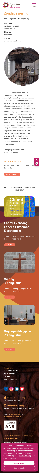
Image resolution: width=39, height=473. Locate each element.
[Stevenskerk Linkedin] (17, 389)
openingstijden (16, 414)
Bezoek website (12, 174)
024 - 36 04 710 (9, 377)
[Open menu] (34, 5)
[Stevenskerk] (11, 5)
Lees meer (9, 245)
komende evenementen (12, 417)
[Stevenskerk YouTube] (22, 389)
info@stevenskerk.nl (11, 379)
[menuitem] (6, 19)
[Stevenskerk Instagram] (11, 389)
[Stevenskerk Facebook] (6, 389)
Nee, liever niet (19, 468)
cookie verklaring (25, 456)
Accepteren (19, 463)
